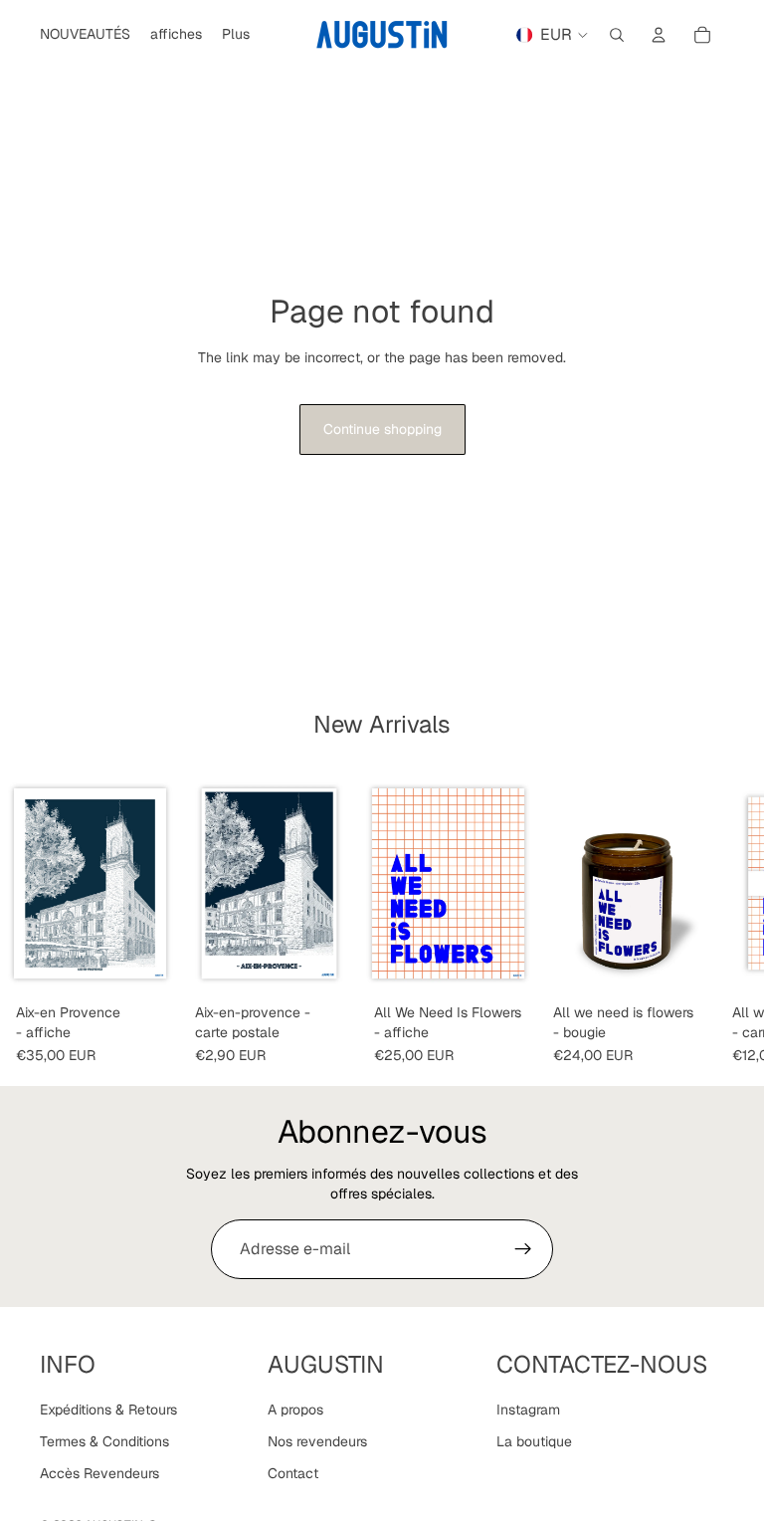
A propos (295, 1410)
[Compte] (658, 35)
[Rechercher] (617, 35)
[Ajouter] (148, 964)
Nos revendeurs (317, 1441)
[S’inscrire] (523, 1249)
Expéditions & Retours (108, 1410)
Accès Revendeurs (99, 1473)
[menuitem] (236, 35)
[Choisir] (506, 964)
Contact (293, 1473)
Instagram (528, 1410)
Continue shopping (382, 429)
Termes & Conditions (104, 1441)
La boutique (534, 1441)
